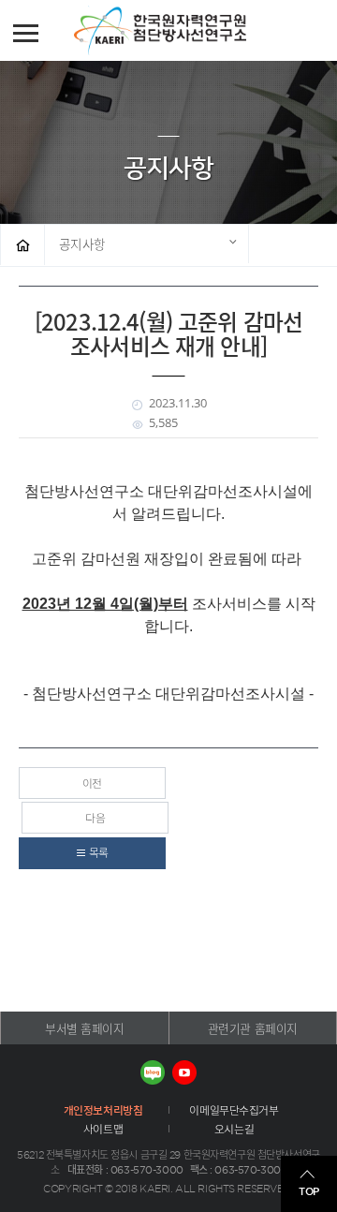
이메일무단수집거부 (233, 1109)
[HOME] (22, 245)
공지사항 (82, 243)
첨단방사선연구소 (188, 31)
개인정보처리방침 (103, 1109)
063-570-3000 (146, 1169)
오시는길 (234, 1128)
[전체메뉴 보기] (25, 33)
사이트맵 (103, 1128)
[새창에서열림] (152, 1072)
